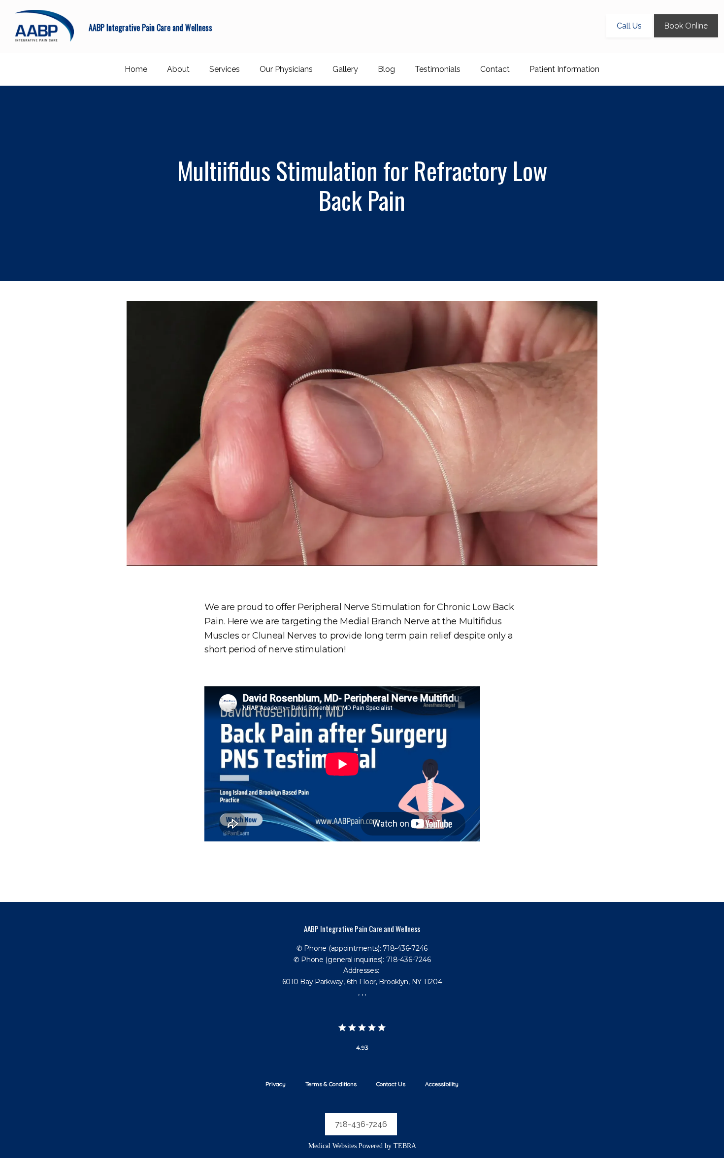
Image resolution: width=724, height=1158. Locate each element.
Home (136, 69)
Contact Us (390, 1084)
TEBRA (405, 1146)
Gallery (345, 69)
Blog (386, 69)
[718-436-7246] (362, 1138)
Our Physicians (286, 69)
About (178, 69)
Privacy (275, 1084)
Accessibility (442, 1084)
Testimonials (438, 69)
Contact (495, 69)
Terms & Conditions (331, 1084)
